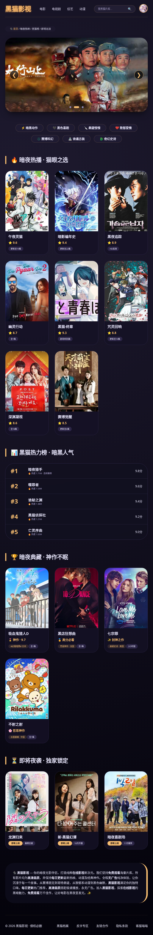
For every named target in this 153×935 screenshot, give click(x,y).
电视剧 (56, 9)
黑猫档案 (63, 926)
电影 (43, 9)
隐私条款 (122, 926)
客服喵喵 (142, 926)
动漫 (82, 9)
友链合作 (102, 926)
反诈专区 (82, 926)
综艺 (70, 9)
